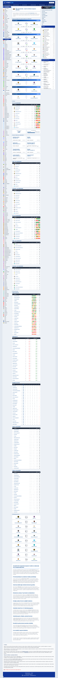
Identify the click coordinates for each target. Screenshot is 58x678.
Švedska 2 (6, 292)
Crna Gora (6, 95)
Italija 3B (6, 159)
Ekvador (6, 104)
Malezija (6, 202)
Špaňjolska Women (7, 289)
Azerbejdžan (6, 67)
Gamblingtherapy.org (33, 675)
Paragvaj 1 (6, 237)
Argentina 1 (6, 44)
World (5, 317)
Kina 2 (5, 178)
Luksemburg (6, 197)
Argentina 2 (6, 45)
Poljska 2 (6, 243)
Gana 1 (5, 136)
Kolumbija (6, 182)
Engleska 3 (6, 109)
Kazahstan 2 (6, 174)
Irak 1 (5, 150)
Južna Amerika (6, 168)
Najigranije (43, 14)
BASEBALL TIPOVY (44, 21)
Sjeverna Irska (6, 274)
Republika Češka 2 (7, 248)
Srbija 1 (5, 279)
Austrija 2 (6, 62)
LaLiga (5, 9)
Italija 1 (5, 155)
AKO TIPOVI (43, 11)
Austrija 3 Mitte (6, 63)
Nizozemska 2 (6, 214)
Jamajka (6, 164)
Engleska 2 (6, 108)
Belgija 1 (6, 72)
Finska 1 (5, 122)
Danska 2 (6, 100)
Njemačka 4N (6, 228)
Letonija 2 (6, 192)
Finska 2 (6, 123)
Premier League (7, 8)
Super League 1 (6, 31)
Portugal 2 (6, 246)
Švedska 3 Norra (7, 293)
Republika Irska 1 (7, 256)
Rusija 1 (5, 261)
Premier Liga (6, 27)
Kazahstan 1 (6, 173)
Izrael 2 (5, 163)
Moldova (6, 210)
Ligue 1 (5, 13)
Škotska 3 (6, 284)
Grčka (5, 137)
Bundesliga (6, 10)
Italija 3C (6, 160)
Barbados (6, 71)
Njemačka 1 (6, 223)
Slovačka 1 (6, 275)
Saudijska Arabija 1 (7, 271)
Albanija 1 (6, 40)
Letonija (6, 191)
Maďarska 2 (6, 200)
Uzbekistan (6, 312)
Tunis (5, 302)
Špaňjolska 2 (6, 288)
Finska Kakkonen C (7, 128)
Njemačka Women (7, 233)
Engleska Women (7, 117)
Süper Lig (6, 17)
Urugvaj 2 (6, 311)
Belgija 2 (6, 73)
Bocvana (6, 77)
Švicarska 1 (6, 297)
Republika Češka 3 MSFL (8, 252)
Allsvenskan (6, 28)
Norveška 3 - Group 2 (7, 220)
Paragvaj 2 (6, 238)
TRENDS (43, 18)
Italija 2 (5, 156)
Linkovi (43, 22)
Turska (5, 303)
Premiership (6, 22)
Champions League (7, 32)
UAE (5, 306)
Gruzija (5, 140)
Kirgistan (6, 179)
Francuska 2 (6, 132)
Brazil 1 (5, 81)
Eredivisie (6, 14)
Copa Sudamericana (7, 94)
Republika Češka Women (8, 255)
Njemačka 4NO (6, 229)
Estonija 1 (6, 118)
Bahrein (5, 68)
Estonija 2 (6, 119)
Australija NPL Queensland (8, 54)
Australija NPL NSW (7, 53)
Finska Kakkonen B (7, 127)
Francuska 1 (6, 131)
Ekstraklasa (6, 19)
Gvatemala (6, 141)
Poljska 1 (6, 242)
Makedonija (6, 201)
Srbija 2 (5, 280)
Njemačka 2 (6, 224)
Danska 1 (6, 99)
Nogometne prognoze (25, 651)
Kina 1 (5, 177)
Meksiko (6, 209)
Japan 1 (5, 165)
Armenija (6, 48)
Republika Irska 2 (7, 257)
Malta (5, 205)
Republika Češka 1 (7, 247)
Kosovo (5, 187)
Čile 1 (5, 96)
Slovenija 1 (6, 278)
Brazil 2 (5, 82)
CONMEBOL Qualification (8, 37)
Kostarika (6, 188)
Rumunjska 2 (6, 260)
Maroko (5, 206)
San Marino (6, 270)
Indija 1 (5, 146)
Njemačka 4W (6, 232)
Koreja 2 (6, 186)
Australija (6, 49)
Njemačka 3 (6, 225)
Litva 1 (5, 196)
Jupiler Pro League (7, 18)
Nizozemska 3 (6, 215)
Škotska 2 (6, 283)
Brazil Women (6, 86)
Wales (5, 316)
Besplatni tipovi (27, 652)
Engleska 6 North (7, 113)
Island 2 (5, 154)
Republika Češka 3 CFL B (8, 251)
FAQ (42, 24)
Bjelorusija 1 (6, 76)
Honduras (6, 142)
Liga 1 (5, 23)
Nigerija (5, 211)
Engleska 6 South (7, 114)
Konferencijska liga (7, 183)
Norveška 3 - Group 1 (7, 219)
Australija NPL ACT (7, 50)
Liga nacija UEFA (7, 36)
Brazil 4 (5, 85)
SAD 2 (5, 265)
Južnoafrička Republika (7, 169)
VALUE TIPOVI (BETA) (44, 15)
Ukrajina (6, 307)
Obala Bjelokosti (7, 234)
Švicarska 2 (6, 298)
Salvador (6, 269)
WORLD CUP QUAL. (7, 321)
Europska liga (6, 33)
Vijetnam (6, 315)
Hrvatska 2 (6, 145)
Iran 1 (5, 151)
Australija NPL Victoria (7, 58)
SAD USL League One (7, 266)
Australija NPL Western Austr (8, 59)
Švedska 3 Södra (7, 294)
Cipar (5, 91)
